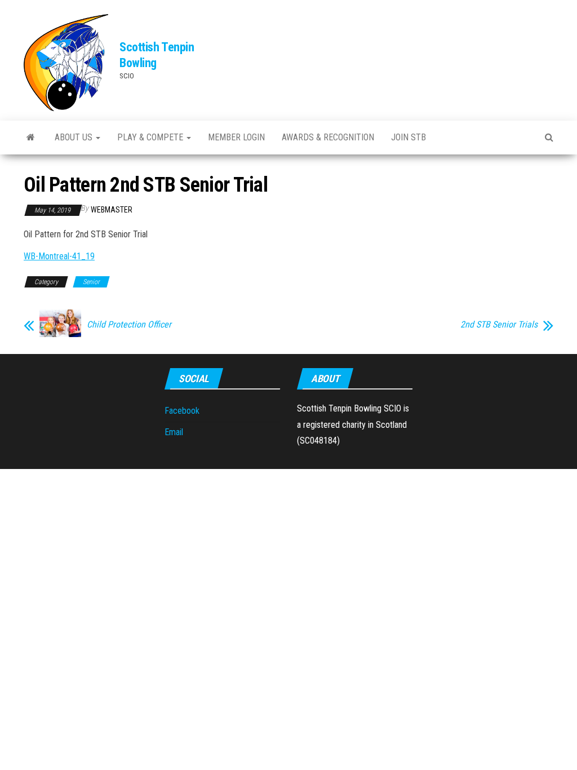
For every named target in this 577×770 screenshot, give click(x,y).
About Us (75, 137)
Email (174, 432)
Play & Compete (151, 137)
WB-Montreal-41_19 (59, 256)
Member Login (236, 137)
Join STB (408, 137)
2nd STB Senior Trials (499, 325)
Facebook (182, 410)
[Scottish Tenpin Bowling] (30, 137)
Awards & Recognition (328, 137)
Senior (91, 282)
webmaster (111, 209)
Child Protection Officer (129, 325)
